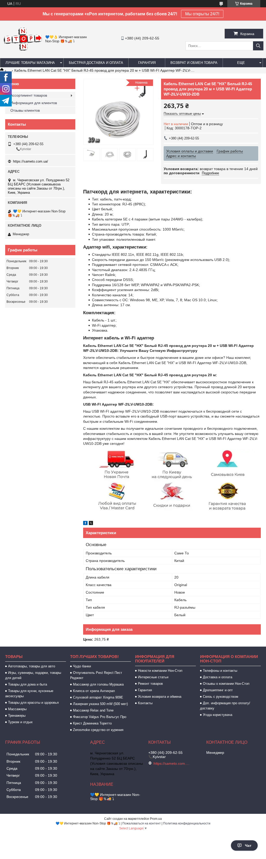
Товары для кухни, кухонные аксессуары (29, 693)
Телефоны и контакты (220, 671)
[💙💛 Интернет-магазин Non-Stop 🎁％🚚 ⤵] (23, 50)
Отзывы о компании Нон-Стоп (226, 684)
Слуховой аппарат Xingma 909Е (98, 697)
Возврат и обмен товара (193, 63)
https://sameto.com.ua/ (30, 161)
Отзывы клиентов (25, 110)
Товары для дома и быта (27, 684)
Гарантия (147, 63)
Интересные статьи (153, 677)
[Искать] (258, 45)
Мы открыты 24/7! (202, 14)
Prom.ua (156, 819)
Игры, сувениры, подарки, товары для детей (33, 675)
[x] (91, 524)
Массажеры (17, 709)
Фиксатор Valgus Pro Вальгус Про (99, 717)
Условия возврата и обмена (159, 697)
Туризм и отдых (20, 722)
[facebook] (85, 524)
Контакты (145, 703)
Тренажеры (16, 715)
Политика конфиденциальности (186, 823)
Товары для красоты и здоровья (33, 702)
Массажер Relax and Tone (93, 710)
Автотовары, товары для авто (31, 666)
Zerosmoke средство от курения (98, 730)
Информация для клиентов (33, 103)
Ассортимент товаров (28, 95)
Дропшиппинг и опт (218, 690)
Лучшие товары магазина (30, 63)
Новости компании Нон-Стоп (160, 671)
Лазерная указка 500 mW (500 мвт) (100, 704)
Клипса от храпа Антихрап (94, 691)
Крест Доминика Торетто (92, 723)
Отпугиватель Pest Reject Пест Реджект (96, 675)
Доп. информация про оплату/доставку (225, 705)
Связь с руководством (220, 697)
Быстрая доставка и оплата (96, 63)
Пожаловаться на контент (141, 823)
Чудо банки (82, 666)
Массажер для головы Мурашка (98, 684)
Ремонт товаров (150, 684)
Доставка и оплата (217, 677)
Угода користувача (217, 715)
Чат (248, 845)
